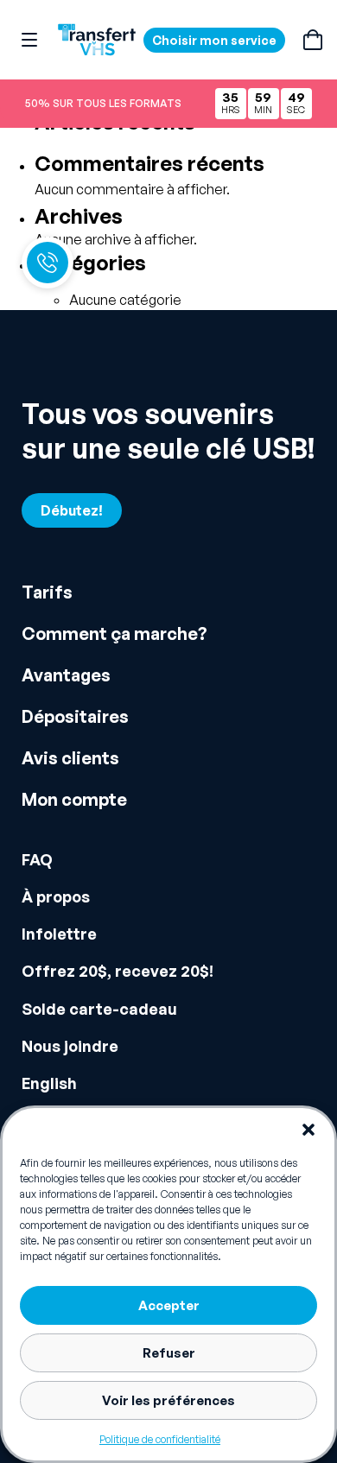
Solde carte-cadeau (99, 1008)
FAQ (37, 859)
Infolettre (59, 933)
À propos (56, 896)
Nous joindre (70, 1045)
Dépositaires (75, 716)
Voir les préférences (168, 1400)
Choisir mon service (214, 40)
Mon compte (74, 799)
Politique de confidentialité (159, 1439)
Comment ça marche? (114, 633)
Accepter (169, 1305)
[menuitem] (168, 1083)
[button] (308, 1129)
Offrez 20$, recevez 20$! (117, 970)
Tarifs (47, 592)
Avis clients (70, 758)
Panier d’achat (312, 39)
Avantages (66, 675)
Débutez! (72, 510)
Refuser (169, 1353)
